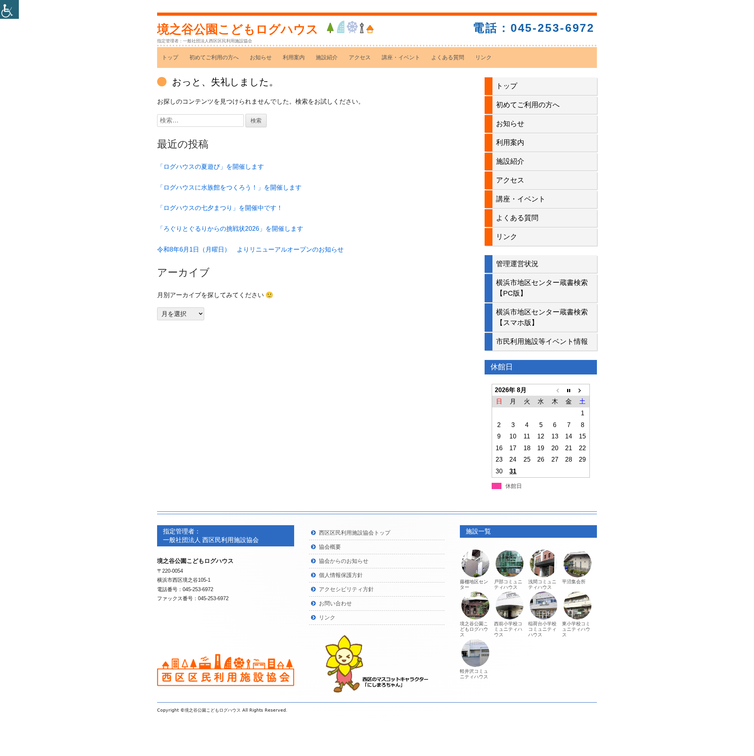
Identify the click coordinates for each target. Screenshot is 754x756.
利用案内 (294, 57)
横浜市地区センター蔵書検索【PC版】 (542, 288)
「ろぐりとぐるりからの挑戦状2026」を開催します (230, 228)
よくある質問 (447, 57)
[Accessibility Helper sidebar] (9, 9)
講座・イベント (401, 57)
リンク (483, 57)
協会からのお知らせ (343, 561)
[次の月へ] (582, 390)
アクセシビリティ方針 (346, 589)
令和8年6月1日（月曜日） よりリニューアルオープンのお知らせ (250, 249)
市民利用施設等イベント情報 (542, 341)
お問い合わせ (335, 603)
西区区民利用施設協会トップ (354, 533)
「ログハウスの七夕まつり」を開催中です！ (220, 208)
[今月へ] (568, 390)
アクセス (360, 57)
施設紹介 (327, 57)
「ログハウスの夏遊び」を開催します (210, 166)
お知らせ (261, 57)
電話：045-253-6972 (534, 28)
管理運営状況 (517, 264)
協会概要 (330, 547)
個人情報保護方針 (341, 575)
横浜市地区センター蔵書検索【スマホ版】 (542, 317)
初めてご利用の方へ (214, 57)
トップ (170, 57)
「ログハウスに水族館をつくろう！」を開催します (229, 187)
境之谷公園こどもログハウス (237, 29)
